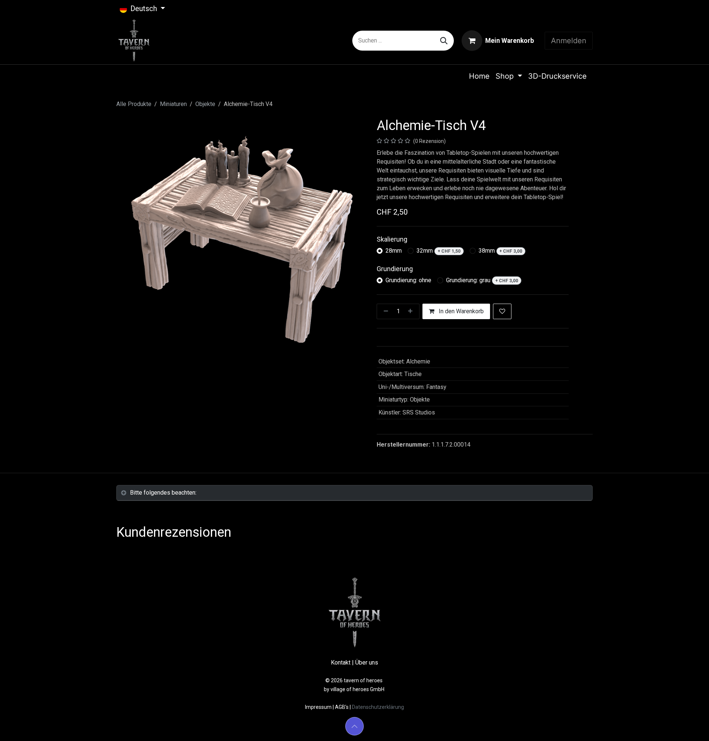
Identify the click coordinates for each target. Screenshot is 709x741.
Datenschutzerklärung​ (378, 707)
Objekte (205, 103)
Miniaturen (173, 103)
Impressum (319, 707)
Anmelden (568, 40)
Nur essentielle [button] (526, 729)
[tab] (354, 493)
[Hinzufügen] (411, 311)
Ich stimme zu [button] (570, 729)
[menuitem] (479, 76)
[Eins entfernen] (384, 311)
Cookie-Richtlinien (381, 728)
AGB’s (342, 707)
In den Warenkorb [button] (460, 311)
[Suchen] (444, 41)
